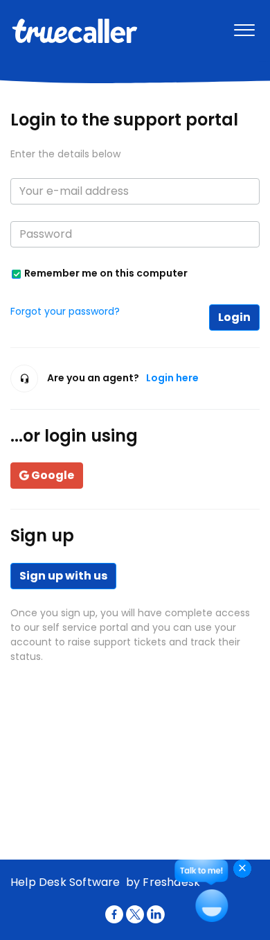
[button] (244, 27)
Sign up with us (63, 576)
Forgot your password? (65, 311)
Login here (172, 378)
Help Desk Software (66, 882)
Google (52, 475)
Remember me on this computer (106, 272)
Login (234, 317)
